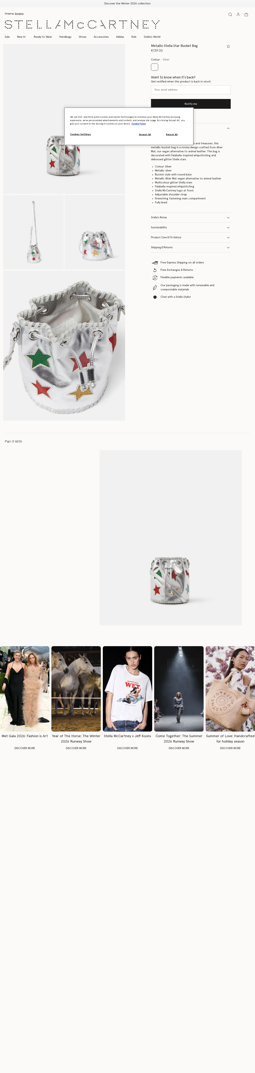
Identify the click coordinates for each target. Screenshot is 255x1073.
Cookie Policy (138, 124)
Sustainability (159, 227)
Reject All (172, 135)
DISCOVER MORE (25, 748)
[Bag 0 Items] (246, 14)
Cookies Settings (80, 134)
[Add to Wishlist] (228, 46)
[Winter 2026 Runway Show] (76, 689)
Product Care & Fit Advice (166, 237)
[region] (129, 126)
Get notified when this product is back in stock (181, 81)
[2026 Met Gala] (24, 689)
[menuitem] (21, 37)
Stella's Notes (159, 217)
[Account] (238, 14)
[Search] (230, 14)
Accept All (145, 135)
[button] (33, 232)
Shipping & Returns (162, 247)
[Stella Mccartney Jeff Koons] (127, 689)
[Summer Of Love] (230, 689)
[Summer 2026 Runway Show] (179, 689)
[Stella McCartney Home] (82, 24)
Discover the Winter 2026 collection (127, 3)
